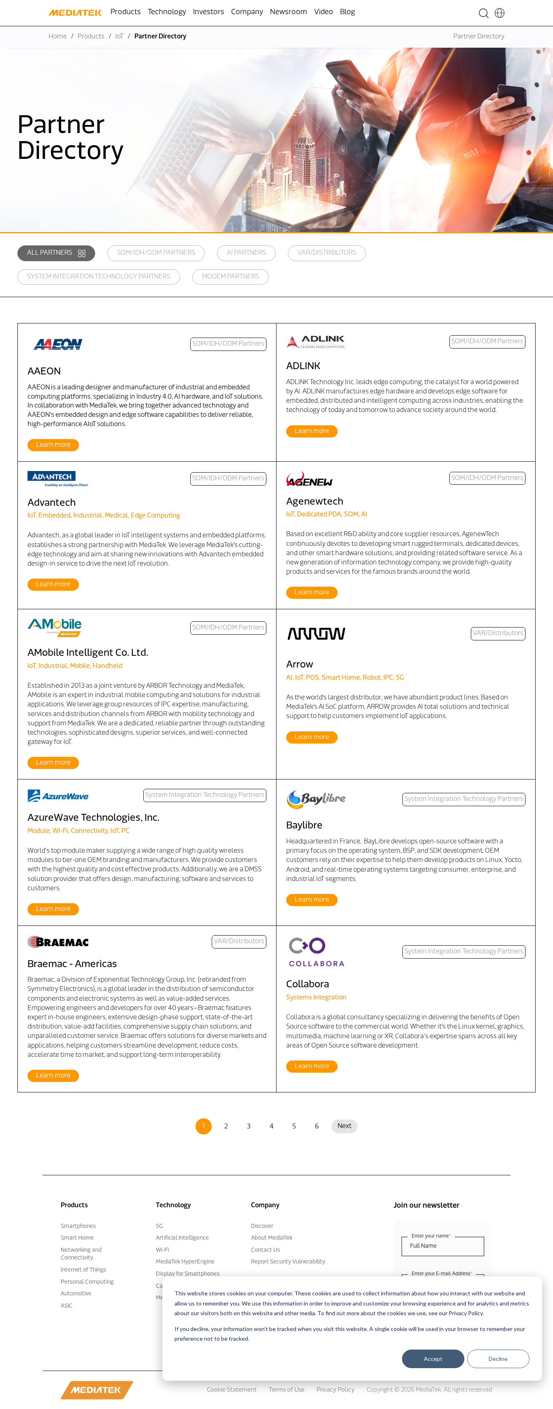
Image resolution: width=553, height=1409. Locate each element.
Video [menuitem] (323, 12)
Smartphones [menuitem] (78, 1226)
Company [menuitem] (247, 12)
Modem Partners (230, 277)
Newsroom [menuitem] (288, 12)
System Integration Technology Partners (98, 277)
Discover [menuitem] (262, 1226)
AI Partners (246, 253)
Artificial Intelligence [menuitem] (182, 1238)
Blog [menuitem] (347, 12)
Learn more (53, 445)
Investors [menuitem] (208, 12)
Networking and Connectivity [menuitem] (81, 1254)
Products (91, 37)
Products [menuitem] (126, 12)
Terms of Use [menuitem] (286, 1390)
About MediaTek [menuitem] (271, 1238)
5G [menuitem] (159, 1226)
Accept (433, 1358)
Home (58, 37)
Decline (498, 1358)
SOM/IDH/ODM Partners (156, 253)
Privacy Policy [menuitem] (336, 1390)
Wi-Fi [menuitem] (162, 1250)
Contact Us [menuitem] (265, 1250)
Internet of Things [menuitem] (83, 1270)
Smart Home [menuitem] (77, 1238)
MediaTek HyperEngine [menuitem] (185, 1262)
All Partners (49, 253)
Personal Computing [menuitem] (87, 1282)
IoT (119, 37)
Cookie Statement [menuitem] (232, 1390)
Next (344, 1126)
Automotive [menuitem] (76, 1294)
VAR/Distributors (327, 253)
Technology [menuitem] (167, 12)
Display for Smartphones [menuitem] (188, 1274)
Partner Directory (478, 37)
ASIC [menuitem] (66, 1306)
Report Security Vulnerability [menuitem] (288, 1262)
